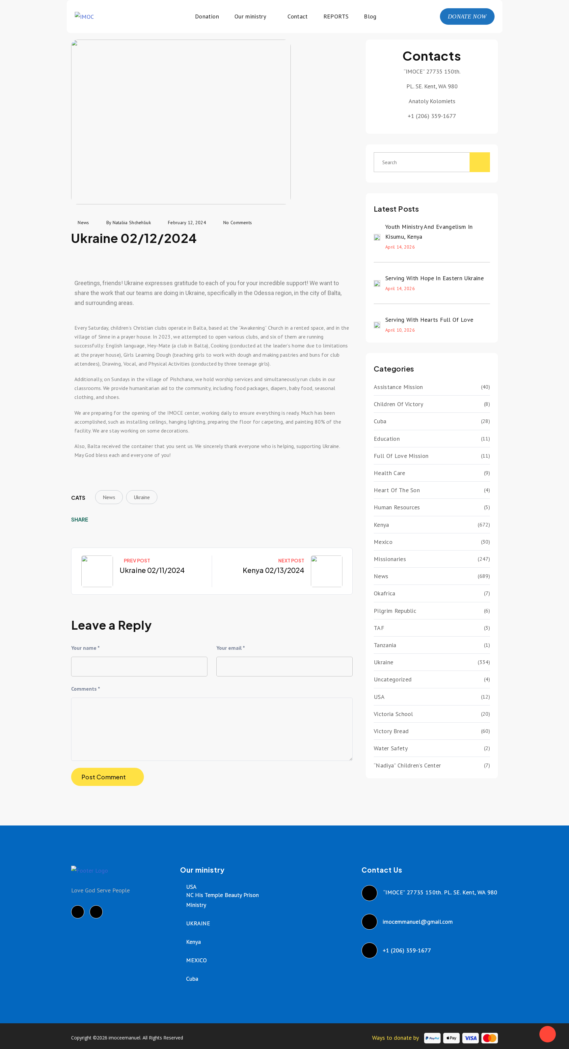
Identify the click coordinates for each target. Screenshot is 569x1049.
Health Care (389, 473)
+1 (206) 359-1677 (407, 950)
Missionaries (390, 559)
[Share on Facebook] (97, 519)
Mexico (383, 542)
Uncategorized (393, 679)
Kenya (381, 524)
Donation (207, 16)
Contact (297, 16)
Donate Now (467, 16)
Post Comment (104, 777)
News (109, 497)
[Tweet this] (108, 519)
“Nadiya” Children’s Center (407, 765)
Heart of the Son (397, 490)
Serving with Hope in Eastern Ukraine (434, 278)
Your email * (230, 647)
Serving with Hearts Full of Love (429, 319)
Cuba (380, 421)
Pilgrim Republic (395, 610)
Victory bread (391, 731)
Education (387, 438)
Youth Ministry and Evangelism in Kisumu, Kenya (429, 231)
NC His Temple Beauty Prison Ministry (222, 900)
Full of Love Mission (401, 456)
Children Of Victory (398, 404)
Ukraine (142, 497)
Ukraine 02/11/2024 (152, 570)
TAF (379, 628)
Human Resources (397, 507)
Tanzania (385, 645)
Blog (370, 16)
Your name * (85, 647)
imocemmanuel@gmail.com (418, 921)
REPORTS (336, 16)
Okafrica (384, 593)
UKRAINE (198, 923)
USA (379, 697)
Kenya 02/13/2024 (273, 570)
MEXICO (196, 960)
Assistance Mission (398, 387)
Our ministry (250, 16)
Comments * (85, 688)
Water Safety (391, 748)
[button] (81, 257)
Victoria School (393, 714)
